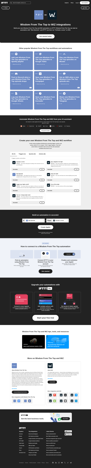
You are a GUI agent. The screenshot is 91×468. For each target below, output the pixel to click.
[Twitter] (65, 463)
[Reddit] (71, 463)
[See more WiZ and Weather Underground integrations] (63, 395)
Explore (67, 2)
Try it (42, 169)
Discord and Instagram (33, 433)
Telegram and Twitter (33, 452)
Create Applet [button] (45, 227)
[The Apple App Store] (68, 431)
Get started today (45, 36)
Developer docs (22, 452)
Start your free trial (45, 318)
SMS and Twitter (32, 445)
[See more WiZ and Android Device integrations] (53, 400)
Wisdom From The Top (33, 24)
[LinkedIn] (56, 463)
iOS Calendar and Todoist (34, 450)
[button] (45, 271)
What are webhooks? (50, 445)
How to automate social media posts (53, 452)
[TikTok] (68, 463)
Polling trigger (20, 175)
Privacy (43, 462)
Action (19, 163)
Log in (77, 2)
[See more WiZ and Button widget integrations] (53, 395)
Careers (26, 462)
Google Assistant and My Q (34, 440)
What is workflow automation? (52, 440)
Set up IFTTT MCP (45, 130)
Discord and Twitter (32, 454)
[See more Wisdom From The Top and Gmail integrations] (27, 400)
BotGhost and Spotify (33, 443)
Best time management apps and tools (54, 438)
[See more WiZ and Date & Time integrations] (63, 400)
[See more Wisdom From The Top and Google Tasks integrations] (17, 400)
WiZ (53, 24)
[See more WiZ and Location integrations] (74, 395)
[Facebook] (53, 463)
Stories (20, 436)
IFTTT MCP (21, 440)
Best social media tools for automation (54, 454)
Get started (85, 2)
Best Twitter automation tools (52, 436)
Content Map (21, 445)
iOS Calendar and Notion (33, 436)
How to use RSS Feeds (50, 443)
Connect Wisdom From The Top (20, 392)
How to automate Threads (51, 450)
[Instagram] (59, 463)
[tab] (13, 154)
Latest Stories (50, 431)
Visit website (14, 388)
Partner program (32, 462)
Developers (21, 462)
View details (15, 169)
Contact (38, 462)
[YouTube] (62, 463)
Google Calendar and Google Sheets (36, 438)
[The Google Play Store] (68, 434)
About (47, 462)
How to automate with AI (51, 433)
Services (21, 433)
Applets (20, 438)
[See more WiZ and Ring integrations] (74, 400)
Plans (72, 2)
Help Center (21, 443)
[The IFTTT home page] (4, 3)
